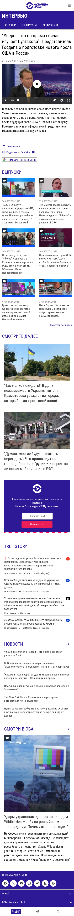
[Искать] (58, 911)
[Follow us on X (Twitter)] (13, 883)
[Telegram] (37, 911)
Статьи (10, 25)
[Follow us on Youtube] (21, 883)
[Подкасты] (53, 883)
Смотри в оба (19, 729)
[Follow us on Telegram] (37, 883)
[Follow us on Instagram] (29, 883)
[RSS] (45, 883)
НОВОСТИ (13, 644)
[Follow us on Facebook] (5, 883)
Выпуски (29, 25)
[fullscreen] (68, 100)
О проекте (51, 25)
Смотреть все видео (61, 325)
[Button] (11, 147)
